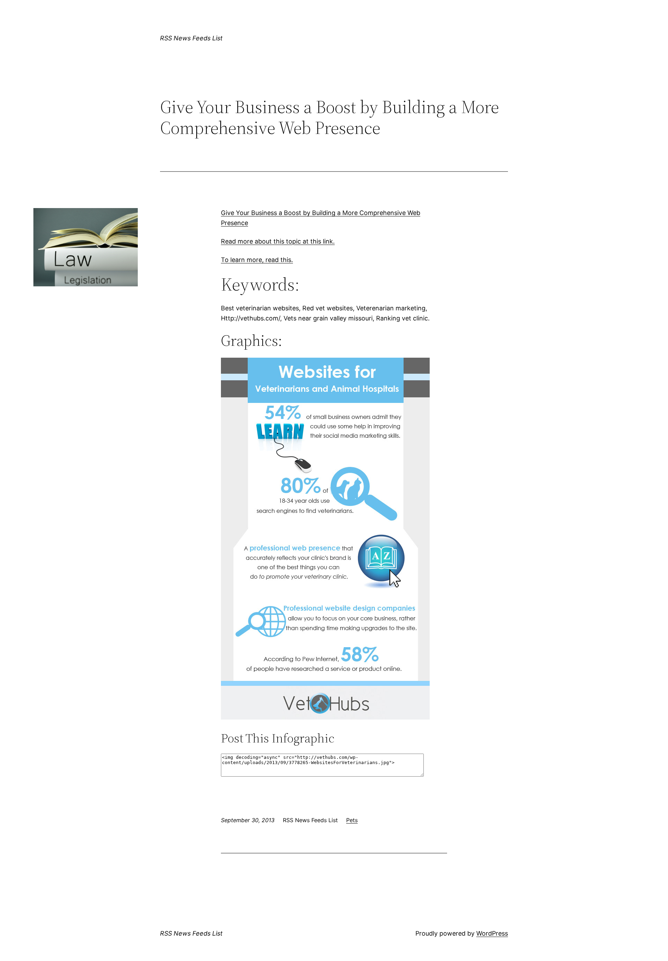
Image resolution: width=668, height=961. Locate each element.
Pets (352, 820)
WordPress (492, 933)
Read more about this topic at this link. (278, 241)
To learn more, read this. (257, 259)
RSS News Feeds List (191, 38)
